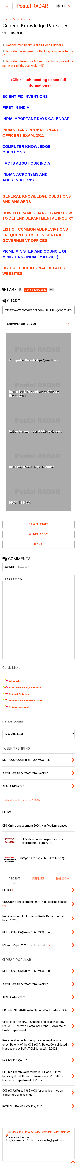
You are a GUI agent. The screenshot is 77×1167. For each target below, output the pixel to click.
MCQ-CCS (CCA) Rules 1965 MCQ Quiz (44, 858)
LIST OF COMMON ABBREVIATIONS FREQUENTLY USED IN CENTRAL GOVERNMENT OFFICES (35, 234)
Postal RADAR (32, 6)
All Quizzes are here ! (19, 707)
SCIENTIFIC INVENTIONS (25, 96)
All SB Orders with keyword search (25, 687)
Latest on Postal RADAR (21, 800)
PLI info (7, 812)
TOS (7, 1132)
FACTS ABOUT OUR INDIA (26, 163)
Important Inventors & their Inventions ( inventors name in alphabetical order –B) (37, 63)
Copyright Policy (50, 1132)
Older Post (38, 534)
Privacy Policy (32, 1132)
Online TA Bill (15, 681)
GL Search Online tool (19, 694)
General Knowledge (21, 19)
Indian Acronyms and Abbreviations (35, 431)
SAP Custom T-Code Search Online (25, 700)
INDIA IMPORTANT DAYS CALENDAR (36, 119)
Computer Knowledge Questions (33, 360)
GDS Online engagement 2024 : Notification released (34, 825)
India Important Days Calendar (31, 467)
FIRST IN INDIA (20, 502)
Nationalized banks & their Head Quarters (34, 45)
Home (5, 19)
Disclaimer (17, 1132)
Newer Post (38, 524)
